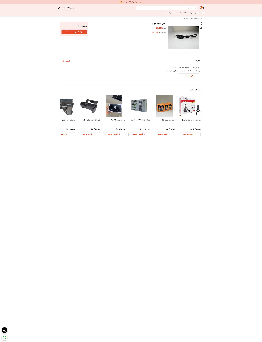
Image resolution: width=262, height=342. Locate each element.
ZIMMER (159, 28)
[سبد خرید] (58, 8)
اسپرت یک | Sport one (196, 18)
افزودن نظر (66, 61)
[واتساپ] (4, 337)
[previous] (199, 116)
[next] (62, 116)
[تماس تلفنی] (4, 330)
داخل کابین (185, 18)
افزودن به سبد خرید (72, 32)
